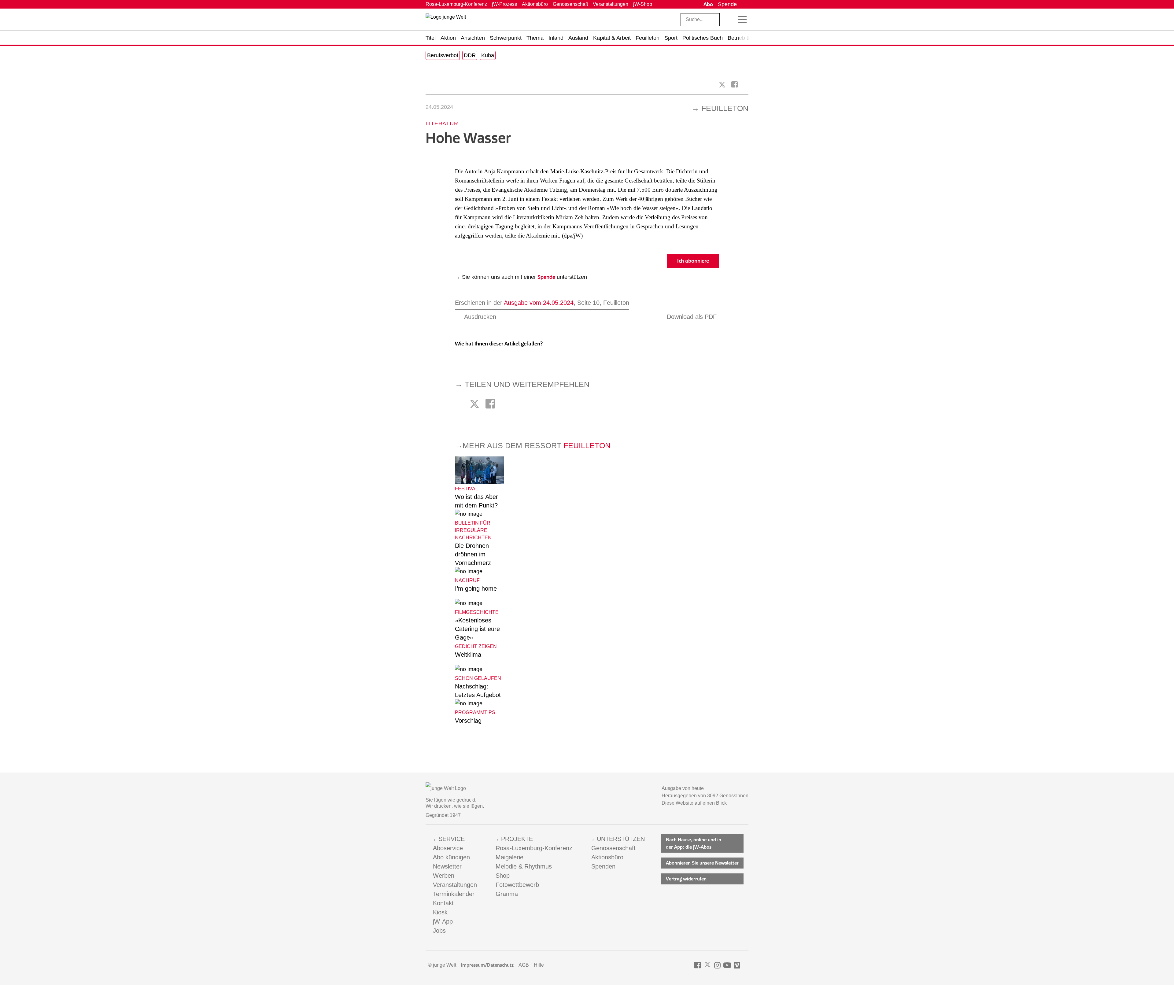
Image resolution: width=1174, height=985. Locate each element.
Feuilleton (724, 108)
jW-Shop (642, 4)
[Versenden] (745, 84)
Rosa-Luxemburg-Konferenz (456, 4)
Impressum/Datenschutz (487, 965)
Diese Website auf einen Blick (694, 803)
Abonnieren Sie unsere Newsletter (702, 863)
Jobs (439, 930)
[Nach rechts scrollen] (743, 38)
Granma (507, 894)
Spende (727, 4)
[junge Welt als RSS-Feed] (745, 965)
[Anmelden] (744, 4)
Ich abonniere (693, 260)
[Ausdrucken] (428, 84)
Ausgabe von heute (683, 788)
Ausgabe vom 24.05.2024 (539, 302)
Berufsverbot (442, 55)
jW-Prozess (504, 4)
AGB (524, 965)
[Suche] (729, 19)
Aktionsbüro (535, 4)
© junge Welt (442, 965)
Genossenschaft (570, 4)
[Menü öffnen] (742, 19)
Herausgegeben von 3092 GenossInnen (705, 795)
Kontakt (443, 903)
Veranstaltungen (610, 4)
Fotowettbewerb (517, 884)
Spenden (603, 866)
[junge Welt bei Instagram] (717, 965)
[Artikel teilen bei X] (722, 84)
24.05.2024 (439, 107)
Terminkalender (453, 894)
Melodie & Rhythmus (524, 866)
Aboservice (448, 848)
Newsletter (447, 866)
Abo (708, 4)
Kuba (487, 55)
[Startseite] (446, 20)
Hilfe (539, 965)
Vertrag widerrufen (686, 879)
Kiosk (440, 912)
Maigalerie (509, 857)
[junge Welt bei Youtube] (727, 965)
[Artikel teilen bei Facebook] (734, 84)
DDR (470, 55)
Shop (503, 875)
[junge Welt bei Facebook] (697, 965)
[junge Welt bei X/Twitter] (707, 965)
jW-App (443, 921)
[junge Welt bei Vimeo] (737, 965)
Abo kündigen (451, 857)
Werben (443, 875)
